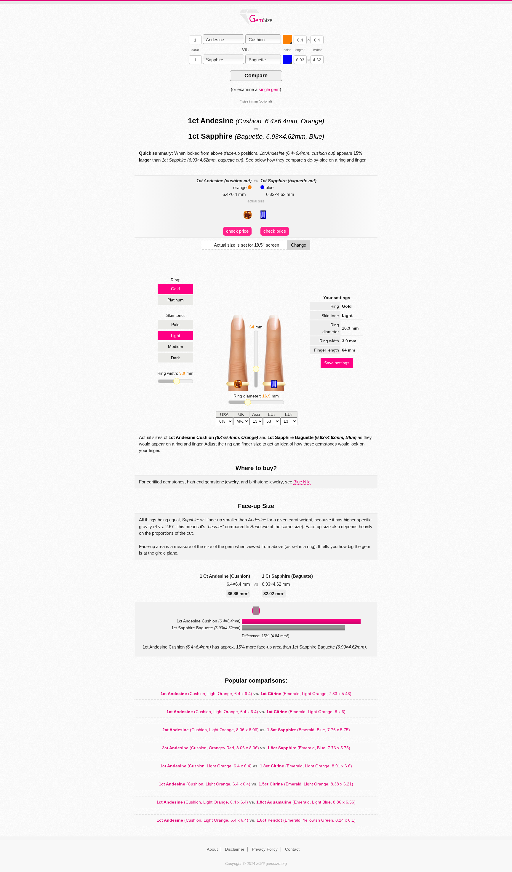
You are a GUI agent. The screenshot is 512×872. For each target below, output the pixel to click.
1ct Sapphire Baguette (312, 437)
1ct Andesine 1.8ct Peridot (256, 820)
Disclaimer (234, 849)
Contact (292, 849)
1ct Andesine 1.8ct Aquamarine (256, 802)
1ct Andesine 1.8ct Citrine (256, 766)
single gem (269, 89)
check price (237, 231)
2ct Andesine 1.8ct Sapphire (256, 729)
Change (298, 244)
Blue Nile (302, 481)
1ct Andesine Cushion (213, 437)
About (212, 849)
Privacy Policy (265, 849)
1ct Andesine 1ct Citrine (256, 693)
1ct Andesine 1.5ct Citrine (256, 784)
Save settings (336, 362)
